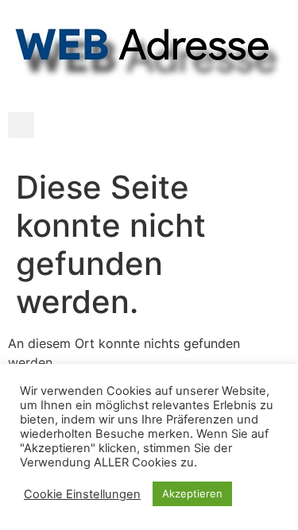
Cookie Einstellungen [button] (82, 494)
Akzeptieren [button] (192, 493)
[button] (21, 125)
